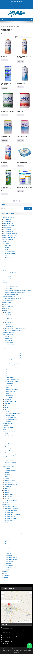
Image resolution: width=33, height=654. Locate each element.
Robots (5, 573)
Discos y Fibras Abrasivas (9, 296)
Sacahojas (7, 547)
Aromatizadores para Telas (13, 363)
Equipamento (6, 490)
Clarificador (9, 555)
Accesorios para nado (10, 470)
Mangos (7, 542)
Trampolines (8, 486)
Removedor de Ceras (11, 417)
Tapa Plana (7, 261)
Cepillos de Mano (9, 288)
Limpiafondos (8, 540)
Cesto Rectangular (8, 223)
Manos (6, 405)
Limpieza (4, 269)
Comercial (8, 314)
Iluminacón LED (8, 520)
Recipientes (6, 241)
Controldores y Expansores (11, 508)
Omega (6, 249)
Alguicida (8, 551)
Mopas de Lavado (9, 322)
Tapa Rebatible (8, 263)
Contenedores (7, 229)
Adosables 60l (7, 221)
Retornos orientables (10, 445)
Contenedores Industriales (10, 233)
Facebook (5, 644)
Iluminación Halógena (10, 512)
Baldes (5, 271)
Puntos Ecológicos (8, 239)
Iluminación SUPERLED (10, 518)
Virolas (6, 453)
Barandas (7, 472)
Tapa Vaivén (8, 265)
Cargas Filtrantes (9, 494)
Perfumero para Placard (12, 371)
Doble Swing (8, 245)
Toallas (6, 346)
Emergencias (9, 385)
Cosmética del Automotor (11, 381)
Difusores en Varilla (11, 365)
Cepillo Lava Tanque (10, 284)
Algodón (8, 324)
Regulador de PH (10, 565)
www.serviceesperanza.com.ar (11, 640)
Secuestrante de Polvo (11, 419)
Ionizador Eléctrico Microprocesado (13, 534)
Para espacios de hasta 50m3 (13, 356)
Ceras (7, 411)
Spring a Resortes (9, 257)
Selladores (8, 421)
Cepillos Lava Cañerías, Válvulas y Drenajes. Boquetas (18, 290)
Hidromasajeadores (10, 435)
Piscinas (6, 26)
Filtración (7, 498)
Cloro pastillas (9, 561)
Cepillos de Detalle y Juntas (11, 286)
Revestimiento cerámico (11, 484)
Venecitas (7, 488)
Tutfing (7, 320)
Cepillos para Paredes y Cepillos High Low (15, 292)
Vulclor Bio (8, 569)
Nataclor (7, 545)
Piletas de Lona (7, 571)
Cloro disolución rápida (11, 559)
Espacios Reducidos (11, 352)
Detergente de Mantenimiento (13, 413)
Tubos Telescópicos (8, 427)
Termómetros (8, 464)
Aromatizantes (8, 362)
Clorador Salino (8, 496)
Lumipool (7, 522)
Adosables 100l (7, 219)
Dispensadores (7, 302)
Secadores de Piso (8, 423)
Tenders (5, 425)
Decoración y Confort (8, 466)
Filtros (6, 502)
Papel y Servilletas (8, 334)
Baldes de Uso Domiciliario (11, 272)
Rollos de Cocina (9, 342)
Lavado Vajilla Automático (12, 379)
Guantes (5, 304)
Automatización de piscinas (10, 454)
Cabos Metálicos (9, 278)
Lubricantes (9, 393)
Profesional (9, 318)
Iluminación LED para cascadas (12, 514)
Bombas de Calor (9, 458)
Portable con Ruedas (10, 251)
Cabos (5, 275)
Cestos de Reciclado (8, 225)
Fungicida (8, 563)
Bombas (7, 492)
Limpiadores (8, 399)
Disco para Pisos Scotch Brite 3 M (13, 298)
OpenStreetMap (22, 621)
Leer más (4, 60)
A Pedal (7, 243)
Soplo (6, 255)
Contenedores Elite (8, 231)
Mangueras (7, 543)
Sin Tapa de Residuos (10, 253)
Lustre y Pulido (9, 395)
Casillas (6, 433)
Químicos (5, 348)
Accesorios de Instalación (9, 431)
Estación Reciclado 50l (9, 237)
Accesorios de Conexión (11, 506)
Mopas (5, 310)
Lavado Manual (10, 377)
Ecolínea (7, 247)
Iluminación (6, 504)
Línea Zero (7, 403)
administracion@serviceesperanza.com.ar (13, 636)
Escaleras (7, 478)
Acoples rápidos (9, 526)
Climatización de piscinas (9, 456)
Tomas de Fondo (9, 449)
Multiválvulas (8, 437)
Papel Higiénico (8, 340)
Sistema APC (9, 326)
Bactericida (9, 553)
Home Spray (9, 369)
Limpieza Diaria (10, 415)
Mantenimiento (12, 26)
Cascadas (7, 474)
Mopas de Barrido (9, 312)
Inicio (2, 26)
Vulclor (6, 549)
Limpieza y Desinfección (11, 401)
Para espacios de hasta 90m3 (13, 358)
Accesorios (7, 468)
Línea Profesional (10, 391)
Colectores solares (9, 460)
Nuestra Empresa (6, 3)
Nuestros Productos (16, 3)
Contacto (16, 4)
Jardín (3, 267)
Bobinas (7, 336)
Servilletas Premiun (9, 344)
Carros (5, 280)
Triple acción (9, 567)
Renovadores (9, 397)
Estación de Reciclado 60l (9, 235)
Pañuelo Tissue (8, 338)
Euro (7, 316)
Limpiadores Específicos (12, 389)
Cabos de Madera (9, 276)
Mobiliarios (7, 407)
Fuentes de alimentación (11, 510)
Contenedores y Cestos (8, 217)
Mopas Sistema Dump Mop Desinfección (15, 328)
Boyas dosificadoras (10, 528)
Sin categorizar (6, 575)
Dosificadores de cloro (10, 532)
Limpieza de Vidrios (8, 306)
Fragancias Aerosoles (11, 367)
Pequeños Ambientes (11, 360)
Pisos (6, 409)
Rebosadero (8, 441)
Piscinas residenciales (11, 500)
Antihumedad (8, 350)
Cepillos (5, 282)
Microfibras (6, 308)
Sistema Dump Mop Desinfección (13, 330)
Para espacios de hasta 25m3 (13, 354)
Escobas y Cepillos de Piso (11, 294)
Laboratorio (7, 538)
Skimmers (7, 447)
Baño (6, 373)
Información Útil (26, 3)
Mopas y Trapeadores (8, 332)
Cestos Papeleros (7, 227)
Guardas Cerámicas (10, 480)
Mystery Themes (26, 648)
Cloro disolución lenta (11, 557)
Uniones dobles (8, 450)
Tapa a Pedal (8, 259)
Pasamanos (8, 482)
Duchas (6, 476)
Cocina (6, 375)
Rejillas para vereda (9, 443)
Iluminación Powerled (10, 516)
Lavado (8, 387)
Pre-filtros (7, 439)
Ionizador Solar (8, 536)
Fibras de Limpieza (9, 300)
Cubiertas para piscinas (10, 462)
